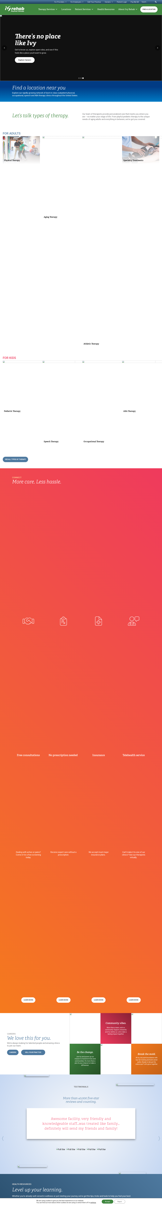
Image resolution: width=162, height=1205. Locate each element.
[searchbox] (149, 2)
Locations (66, 9)
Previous (3, 1136)
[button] (156, 2)
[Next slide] (157, 48)
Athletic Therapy (91, 343)
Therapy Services (46, 9)
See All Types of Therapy (15, 459)
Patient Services (83, 9)
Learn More (28, 1000)
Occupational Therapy (94, 441)
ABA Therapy (129, 411)
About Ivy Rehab (126, 9)
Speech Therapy (51, 441)
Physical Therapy (12, 160)
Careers (108, 2)
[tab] (79, 78)
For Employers (76, 2)
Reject (119, 1201)
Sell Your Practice (94, 2)
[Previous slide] (4, 48)
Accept (107, 1201)
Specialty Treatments (133, 160)
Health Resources (106, 9)
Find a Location (148, 9)
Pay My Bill (135, 2)
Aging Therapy (50, 217)
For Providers (59, 2)
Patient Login (122, 2)
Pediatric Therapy (12, 411)
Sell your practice (33, 1052)
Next (159, 1136)
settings (93, 1202)
